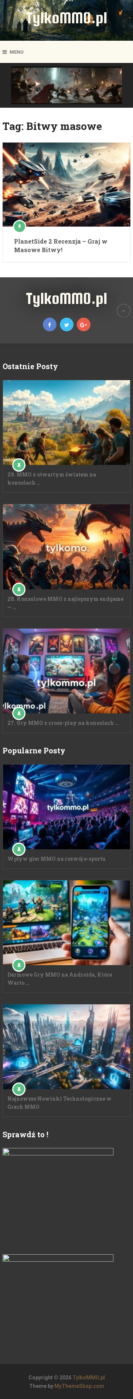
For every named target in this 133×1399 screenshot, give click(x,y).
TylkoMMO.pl (66, 18)
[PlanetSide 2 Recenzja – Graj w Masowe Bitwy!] (66, 185)
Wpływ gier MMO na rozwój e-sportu (56, 858)
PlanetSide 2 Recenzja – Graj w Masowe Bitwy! (61, 245)
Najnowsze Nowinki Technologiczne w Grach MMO (59, 1102)
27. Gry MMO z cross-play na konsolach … (63, 722)
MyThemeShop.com (79, 1386)
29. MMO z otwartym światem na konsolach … (51, 478)
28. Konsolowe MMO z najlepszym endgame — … (65, 602)
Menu (17, 52)
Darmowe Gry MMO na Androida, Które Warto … (59, 978)
